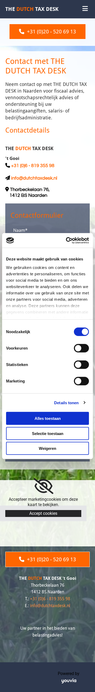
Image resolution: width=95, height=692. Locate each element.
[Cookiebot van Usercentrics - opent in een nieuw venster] (67, 240)
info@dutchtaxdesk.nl (34, 178)
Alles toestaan (48, 418)
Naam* (20, 230)
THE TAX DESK (32, 9)
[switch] (81, 348)
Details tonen (66, 402)
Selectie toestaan (47, 433)
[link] (43, 486)
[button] (47, 31)
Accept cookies (43, 513)
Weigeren (47, 448)
